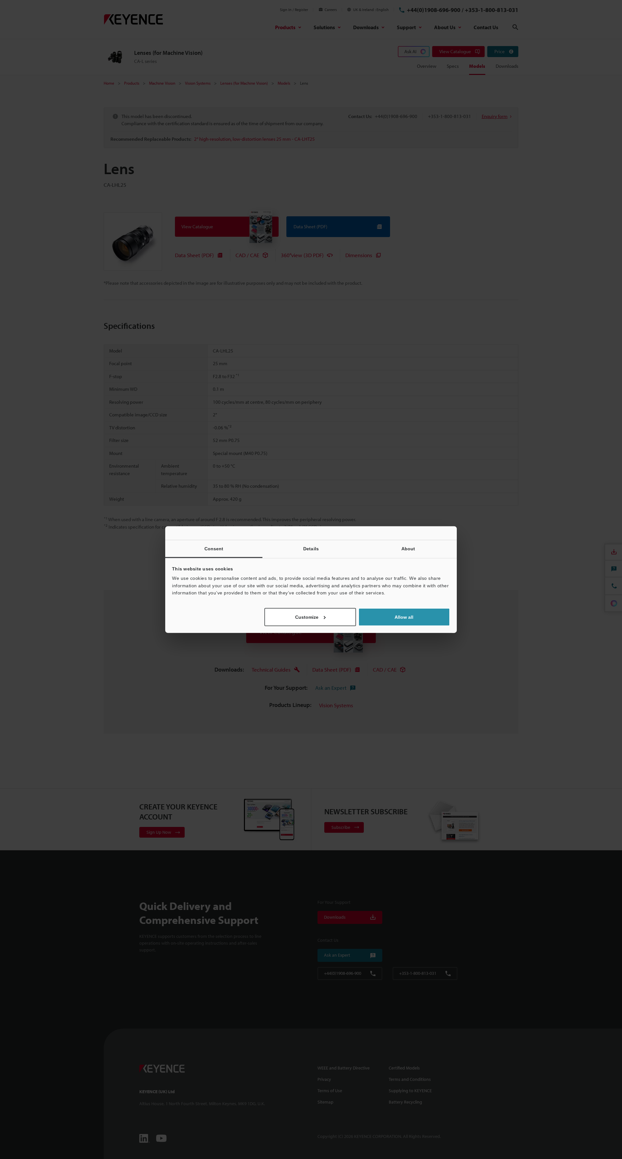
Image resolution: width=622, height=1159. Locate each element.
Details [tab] (311, 548)
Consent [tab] (214, 548)
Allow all (404, 616)
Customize (306, 616)
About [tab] (408, 548)
